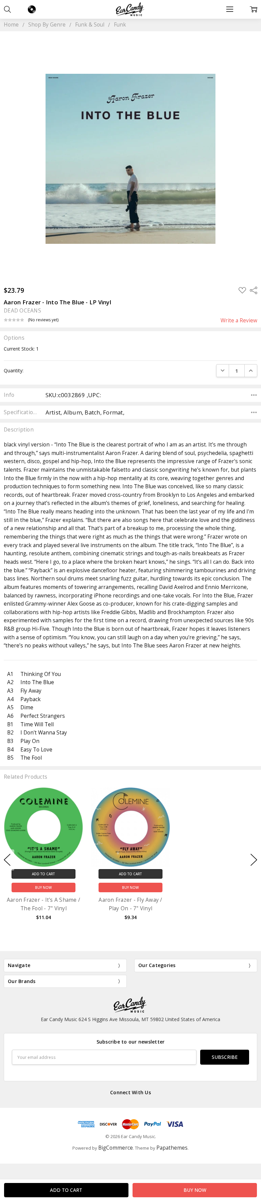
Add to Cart (43, 874)
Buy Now (43, 887)
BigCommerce (115, 1147)
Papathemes (172, 1147)
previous (7, 859)
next (254, 859)
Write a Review (239, 321)
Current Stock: (21, 348)
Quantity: (13, 370)
